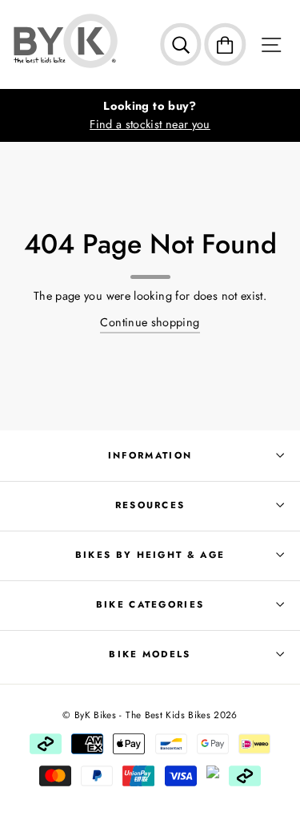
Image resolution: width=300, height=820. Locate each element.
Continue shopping (149, 322)
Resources (150, 505)
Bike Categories (150, 604)
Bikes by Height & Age (150, 554)
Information (150, 455)
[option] (150, 115)
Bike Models (149, 654)
